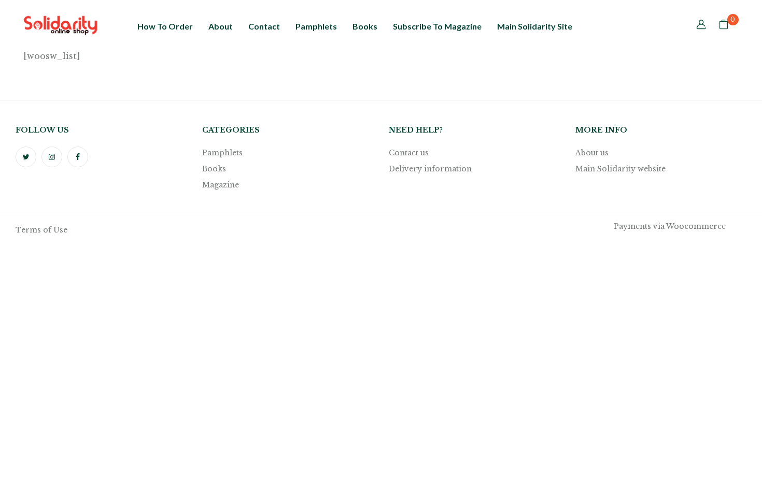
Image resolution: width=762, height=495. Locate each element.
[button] (723, 25)
